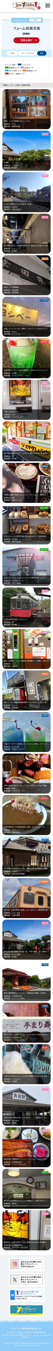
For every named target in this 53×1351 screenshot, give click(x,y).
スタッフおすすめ (27, 53)
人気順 (12, 53)
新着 (41, 53)
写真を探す (26, 40)
